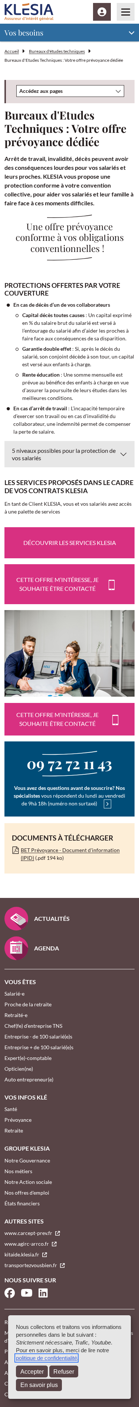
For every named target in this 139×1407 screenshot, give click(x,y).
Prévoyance (18, 1120)
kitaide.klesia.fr (22, 1254)
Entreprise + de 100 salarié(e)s (38, 1047)
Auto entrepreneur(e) (28, 1079)
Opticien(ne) (18, 1069)
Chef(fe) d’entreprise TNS (33, 1026)
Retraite (13, 1130)
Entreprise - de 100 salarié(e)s (38, 1036)
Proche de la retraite (28, 1004)
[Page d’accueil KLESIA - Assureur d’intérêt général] (28, 12)
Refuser (63, 1372)
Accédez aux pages (41, 91)
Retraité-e (15, 1015)
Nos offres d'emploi (26, 1192)
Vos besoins (23, 32)
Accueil (11, 51)
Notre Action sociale (28, 1182)
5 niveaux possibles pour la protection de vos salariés (64, 454)
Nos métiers (18, 1171)
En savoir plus (39, 1385)
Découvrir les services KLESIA (69, 542)
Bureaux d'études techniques (57, 51)
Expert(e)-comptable (28, 1058)
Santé (10, 1109)
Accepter (32, 1372)
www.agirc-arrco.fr (27, 1244)
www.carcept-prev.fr (28, 1233)
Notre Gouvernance (27, 1160)
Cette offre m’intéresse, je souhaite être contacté (57, 584)
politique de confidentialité (46, 1358)
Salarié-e (14, 993)
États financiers (22, 1203)
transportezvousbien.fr (31, 1265)
